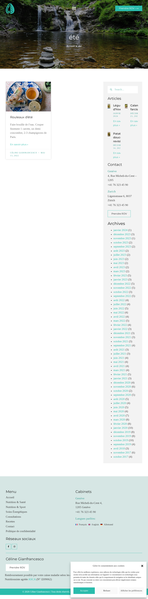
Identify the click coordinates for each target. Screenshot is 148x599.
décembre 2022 (122, 283)
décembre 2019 (122, 432)
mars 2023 (119, 271)
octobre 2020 (120, 390)
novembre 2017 (122, 452)
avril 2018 (119, 448)
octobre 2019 (120, 440)
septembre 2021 (122, 345)
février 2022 (120, 325)
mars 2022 (119, 320)
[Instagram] (14, 546)
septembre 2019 (122, 444)
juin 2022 (118, 308)
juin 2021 (118, 357)
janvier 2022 (120, 329)
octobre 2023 (120, 242)
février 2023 (120, 275)
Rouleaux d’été (21, 117)
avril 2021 (119, 366)
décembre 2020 (122, 382)
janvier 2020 (120, 427)
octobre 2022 (120, 292)
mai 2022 (118, 312)
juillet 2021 (119, 353)
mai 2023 (118, 263)
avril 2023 (119, 267)
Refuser (106, 590)
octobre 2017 (120, 456)
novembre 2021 (122, 337)
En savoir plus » (19, 144)
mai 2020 (118, 411)
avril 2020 (119, 415)
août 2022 (119, 300)
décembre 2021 (122, 333)
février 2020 (120, 423)
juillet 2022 (119, 304)
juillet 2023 (119, 254)
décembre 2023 (122, 234)
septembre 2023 (122, 246)
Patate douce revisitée (119, 137)
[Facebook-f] (8, 546)
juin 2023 (118, 259)
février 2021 (120, 374)
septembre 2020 (122, 394)
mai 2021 (118, 362)
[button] (142, 565)
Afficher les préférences (131, 590)
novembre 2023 (122, 238)
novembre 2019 (122, 436)
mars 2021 (119, 370)
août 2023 (119, 250)
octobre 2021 (120, 341)
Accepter (84, 590)
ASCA (32, 579)
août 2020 (119, 399)
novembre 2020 (122, 386)
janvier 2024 (120, 230)
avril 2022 (119, 316)
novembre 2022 (122, 287)
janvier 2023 (120, 279)
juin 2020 (118, 407)
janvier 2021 (120, 378)
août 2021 (119, 349)
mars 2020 (119, 419)
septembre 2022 (122, 296)
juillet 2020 (119, 403)
